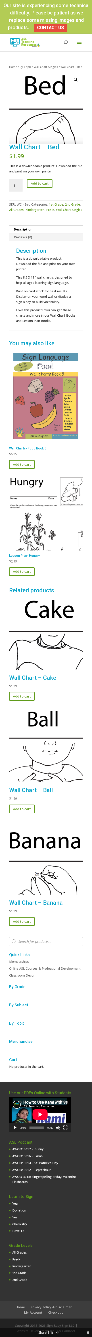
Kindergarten (34, 210)
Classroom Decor (22, 975)
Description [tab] (23, 229)
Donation (19, 1210)
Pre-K (50, 210)
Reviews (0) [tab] (23, 237)
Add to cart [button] (22, 464)
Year (15, 1203)
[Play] (15, 1127)
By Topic (25, 67)
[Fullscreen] (65, 1127)
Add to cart (40, 183)
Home (13, 67)
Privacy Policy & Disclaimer (51, 1307)
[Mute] (58, 1127)
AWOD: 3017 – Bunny (28, 1149)
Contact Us (50, 27)
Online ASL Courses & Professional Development (45, 968)
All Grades (16, 210)
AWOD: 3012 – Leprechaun (31, 1170)
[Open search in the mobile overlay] (46, 941)
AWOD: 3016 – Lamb (27, 1156)
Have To (18, 1231)
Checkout (55, 1312)
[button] (76, 80)
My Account (33, 1312)
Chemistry (19, 1224)
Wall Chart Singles (46, 67)
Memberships (19, 961)
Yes (14, 1217)
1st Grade (56, 204)
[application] (40, 1114)
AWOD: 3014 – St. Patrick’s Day (35, 1163)
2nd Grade (72, 204)
